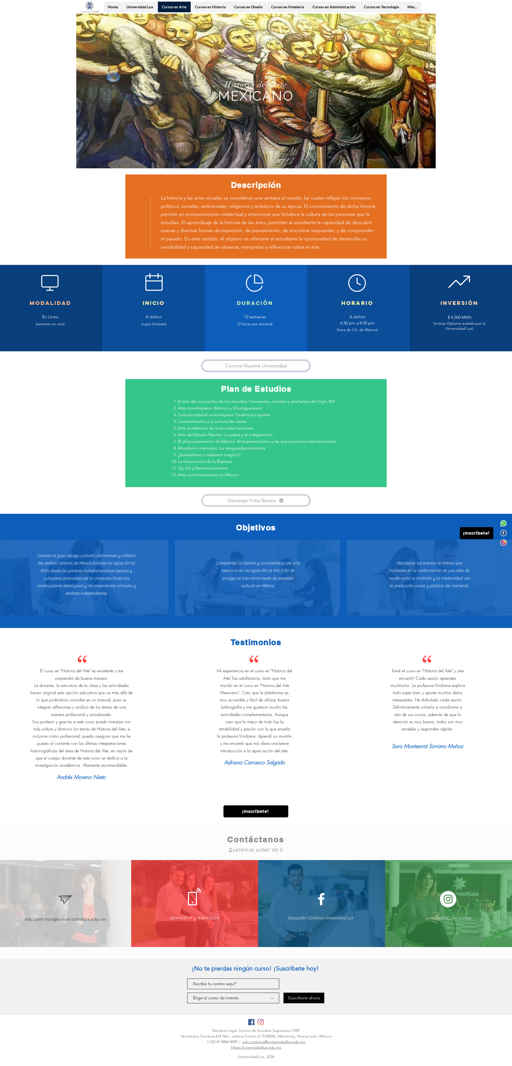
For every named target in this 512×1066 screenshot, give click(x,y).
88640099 (181, 918)
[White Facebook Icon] (321, 899)
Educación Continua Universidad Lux (320, 918)
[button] (429, 162)
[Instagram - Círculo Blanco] (448, 899)
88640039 (208, 918)
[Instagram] (503, 542)
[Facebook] (503, 533)
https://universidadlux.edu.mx (256, 1047)
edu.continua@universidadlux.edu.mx (273, 1041)
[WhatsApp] (503, 523)
